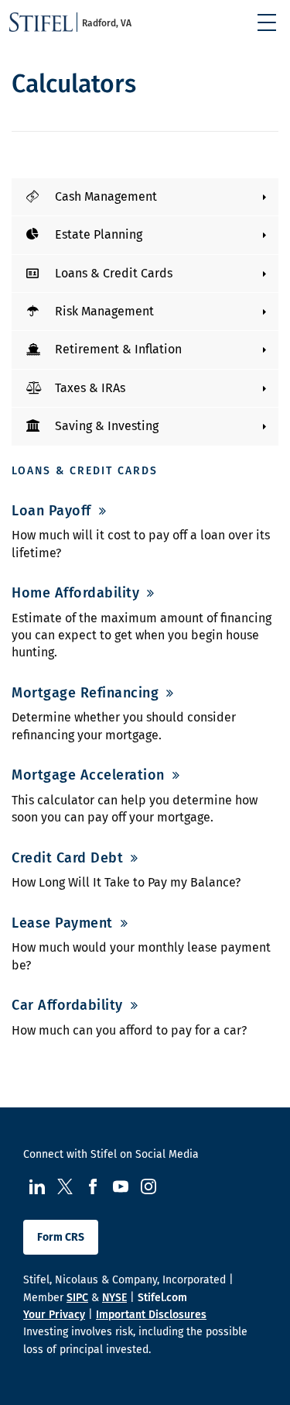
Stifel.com (162, 1297)
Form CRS (60, 1237)
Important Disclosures (151, 1314)
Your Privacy (54, 1314)
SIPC (77, 1297)
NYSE (114, 1297)
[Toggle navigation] (267, 22)
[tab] (145, 196)
